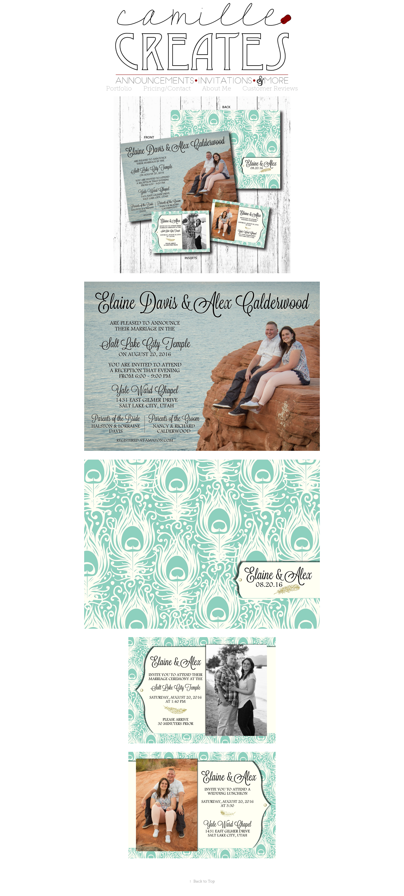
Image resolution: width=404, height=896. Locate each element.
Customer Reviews (270, 88)
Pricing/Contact (167, 88)
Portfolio (119, 88)
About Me (216, 88)
